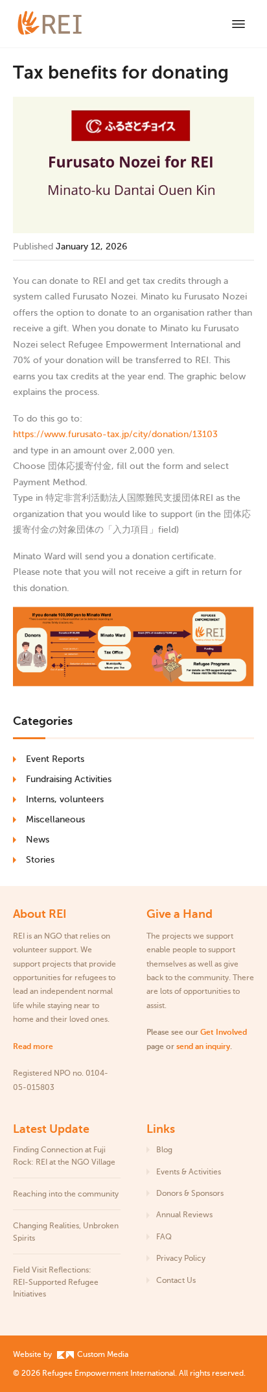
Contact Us (176, 1280)
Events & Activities (188, 1171)
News (37, 839)
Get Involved (223, 1032)
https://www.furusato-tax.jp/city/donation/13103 (115, 434)
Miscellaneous (55, 819)
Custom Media (101, 1354)
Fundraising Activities (68, 779)
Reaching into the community (66, 1193)
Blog (164, 1149)
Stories (40, 860)
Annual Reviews (184, 1214)
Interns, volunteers (65, 799)
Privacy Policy (180, 1258)
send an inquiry (203, 1046)
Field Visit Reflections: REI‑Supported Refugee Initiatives (56, 1281)
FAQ (164, 1236)
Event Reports (55, 759)
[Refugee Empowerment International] (65, 23)
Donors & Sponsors (190, 1193)
